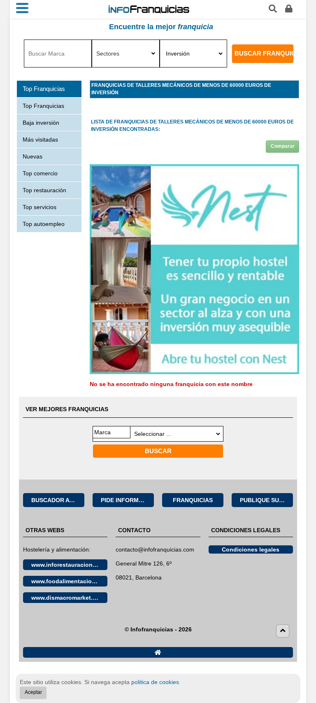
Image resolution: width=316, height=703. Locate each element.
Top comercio (40, 173)
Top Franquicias (43, 105)
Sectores (107, 53)
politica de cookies (155, 682)
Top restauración (44, 190)
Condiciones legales (250, 549)
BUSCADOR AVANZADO (57, 500)
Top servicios (39, 207)
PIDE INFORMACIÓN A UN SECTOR (127, 500)
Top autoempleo (44, 224)
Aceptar (33, 692)
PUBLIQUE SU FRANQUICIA (266, 500)
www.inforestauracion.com (68, 564)
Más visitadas (40, 139)
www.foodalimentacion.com (69, 581)
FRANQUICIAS (193, 500)
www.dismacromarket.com (68, 597)
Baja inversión (41, 122)
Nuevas (32, 156)
